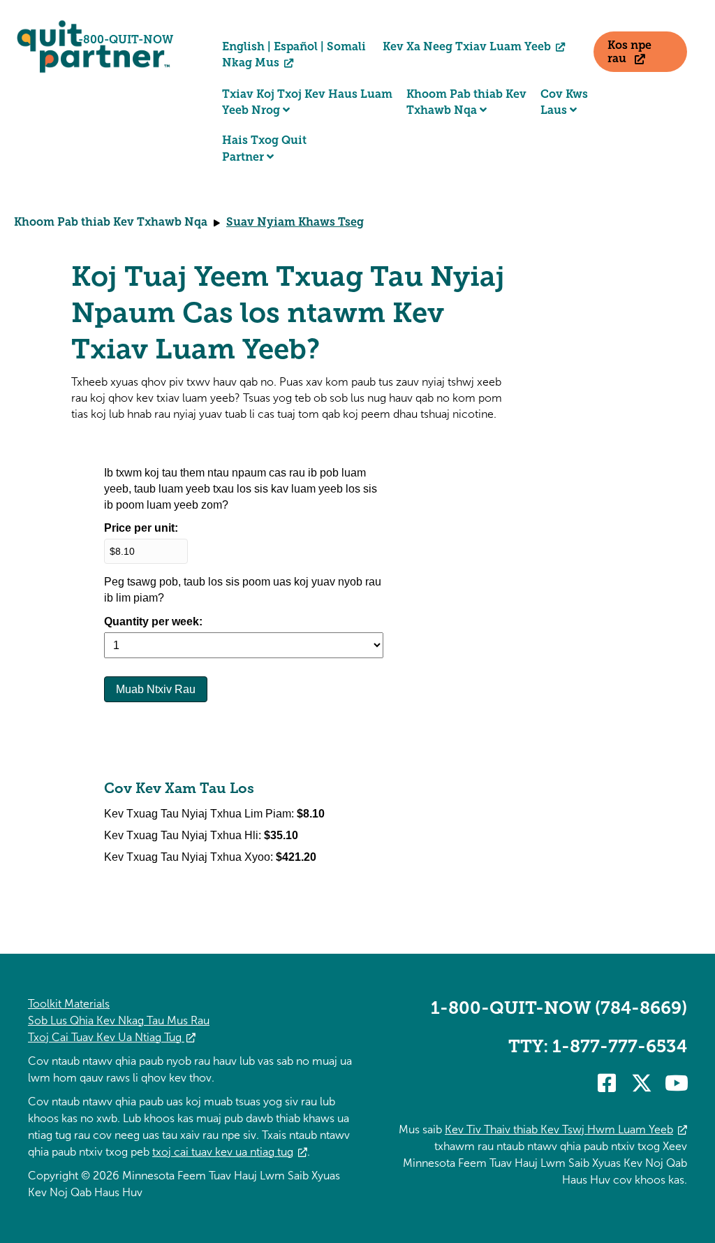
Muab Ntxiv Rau (156, 689)
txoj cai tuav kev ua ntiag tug (222, 1152)
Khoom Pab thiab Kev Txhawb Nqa (110, 221)
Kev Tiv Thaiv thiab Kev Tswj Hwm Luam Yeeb (559, 1129)
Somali (346, 46)
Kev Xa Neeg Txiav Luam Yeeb (467, 46)
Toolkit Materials (69, 1004)
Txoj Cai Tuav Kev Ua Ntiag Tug (106, 1037)
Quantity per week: (153, 621)
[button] (606, 1083)
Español (296, 46)
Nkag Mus (252, 62)
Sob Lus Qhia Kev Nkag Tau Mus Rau (118, 1020)
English (243, 46)
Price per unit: (141, 528)
